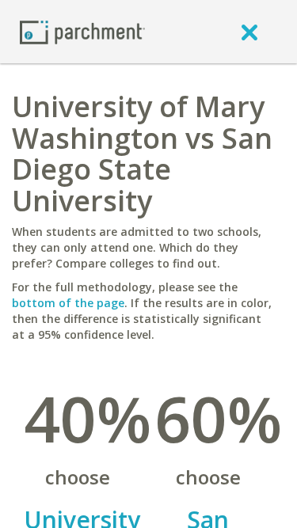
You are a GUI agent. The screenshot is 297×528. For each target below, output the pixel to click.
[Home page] (82, 31)
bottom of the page (68, 302)
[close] (249, 31)
